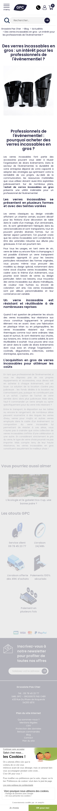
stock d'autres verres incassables (28, 269)
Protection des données (28, 728)
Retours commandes (28, 731)
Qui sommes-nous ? (29, 719)
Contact (28, 737)
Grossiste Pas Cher (11, 28)
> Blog (25, 28)
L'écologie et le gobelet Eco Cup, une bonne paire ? (28, 501)
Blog (28, 734)
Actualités (37, 28)
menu (6, 9)
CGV (28, 725)
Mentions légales (28, 722)
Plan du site (28, 740)
